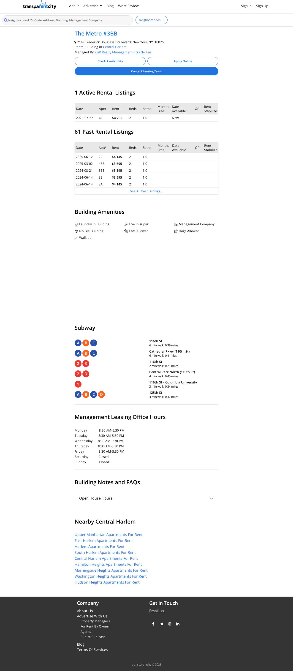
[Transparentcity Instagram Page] (168, 624)
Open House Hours (95, 498)
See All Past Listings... (146, 191)
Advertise (91, 5)
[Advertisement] (146, 279)
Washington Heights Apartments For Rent (111, 576)
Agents (86, 631)
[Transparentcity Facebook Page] (152, 624)
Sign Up (262, 5)
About (74, 5)
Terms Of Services (92, 649)
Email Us (156, 610)
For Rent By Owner (95, 626)
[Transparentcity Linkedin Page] (176, 624)
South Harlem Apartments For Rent (105, 552)
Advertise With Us (92, 616)
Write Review (128, 5)
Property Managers (95, 621)
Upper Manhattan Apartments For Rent (109, 534)
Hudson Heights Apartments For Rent (107, 582)
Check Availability (110, 61)
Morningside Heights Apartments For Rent (111, 570)
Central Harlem (114, 47)
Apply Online (183, 61)
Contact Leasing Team (146, 71)
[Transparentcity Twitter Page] (160, 624)
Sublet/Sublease (93, 637)
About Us (85, 610)
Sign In (246, 5)
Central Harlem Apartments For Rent (106, 558)
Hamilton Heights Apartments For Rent (108, 564)
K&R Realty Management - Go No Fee (123, 52)
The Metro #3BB (96, 33)
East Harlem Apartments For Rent (104, 540)
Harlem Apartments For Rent (100, 546)
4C (101, 118)
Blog (110, 5)
